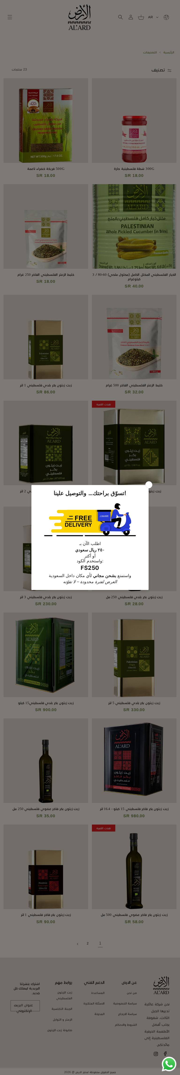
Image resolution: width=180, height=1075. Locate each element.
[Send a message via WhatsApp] (169, 1064)
